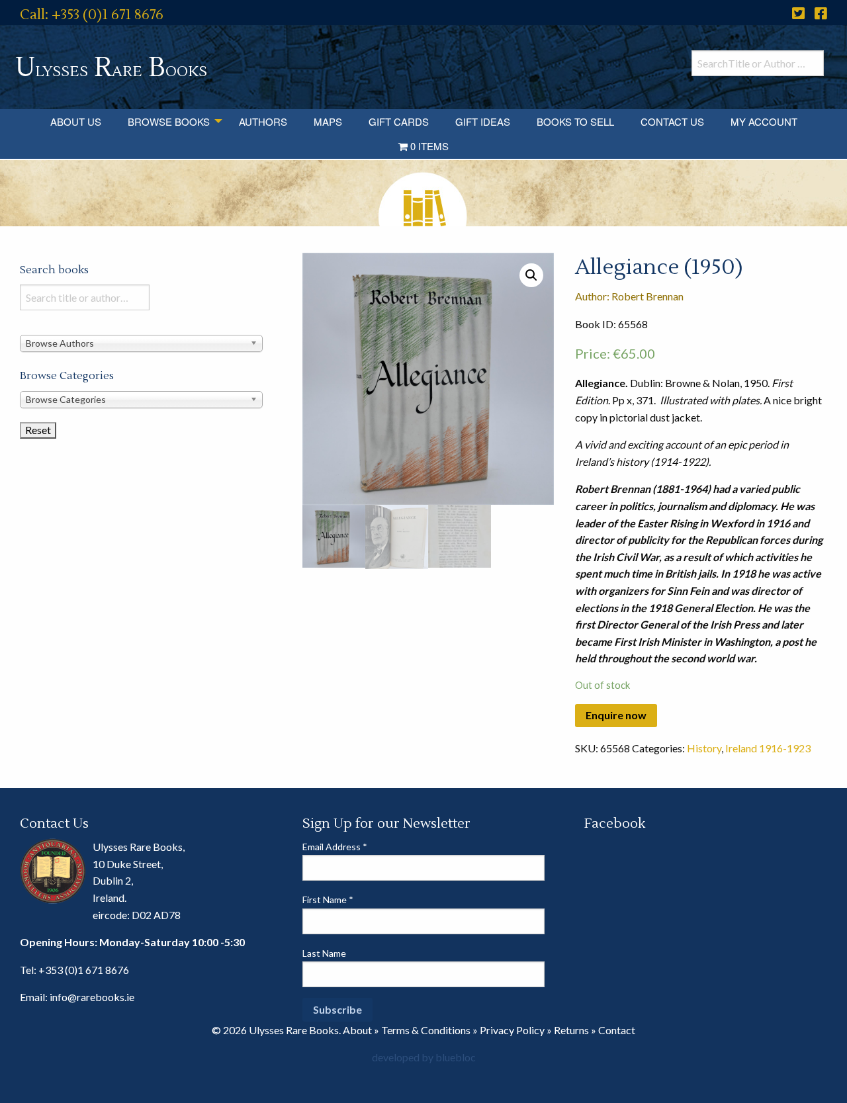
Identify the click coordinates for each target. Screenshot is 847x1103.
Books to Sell (575, 121)
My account (764, 121)
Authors (263, 121)
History (704, 748)
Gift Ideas (482, 121)
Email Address (334, 846)
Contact (616, 1030)
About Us (75, 121)
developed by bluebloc (424, 1057)
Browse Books (169, 121)
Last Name (324, 953)
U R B (111, 68)
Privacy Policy (512, 1030)
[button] (531, 275)
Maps (328, 121)
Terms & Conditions (425, 1030)
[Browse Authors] (141, 343)
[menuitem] (75, 121)
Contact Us (672, 121)
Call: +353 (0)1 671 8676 (91, 15)
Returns (571, 1030)
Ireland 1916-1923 (768, 748)
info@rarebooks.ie (92, 997)
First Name (327, 899)
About (357, 1030)
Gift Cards (399, 121)
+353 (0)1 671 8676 (83, 969)
